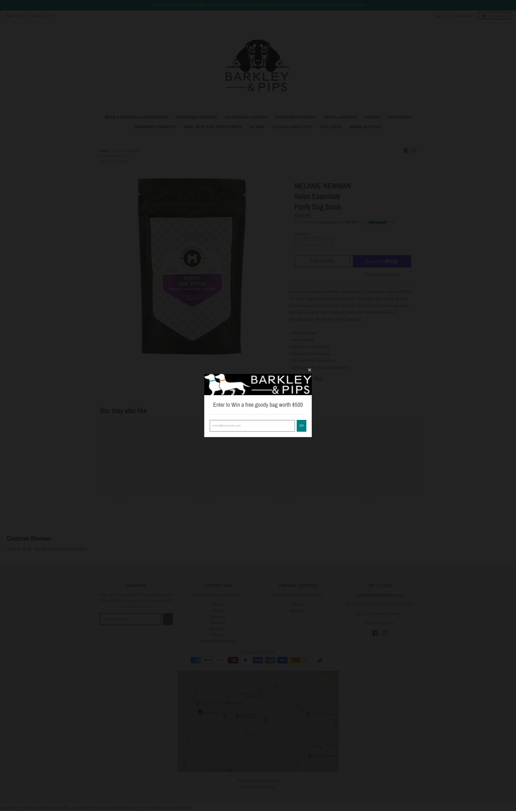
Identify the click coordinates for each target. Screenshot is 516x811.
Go (301, 425)
